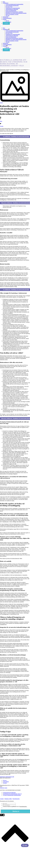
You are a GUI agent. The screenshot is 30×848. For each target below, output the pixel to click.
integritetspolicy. (23, 806)
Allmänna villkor (8, 798)
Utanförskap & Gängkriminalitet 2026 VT (12, 793)
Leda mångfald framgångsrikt (12, 5)
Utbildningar (5, 3)
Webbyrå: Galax (3, 787)
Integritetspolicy (16, 798)
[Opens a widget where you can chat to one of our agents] (25, 845)
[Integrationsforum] (0, 25)
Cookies (2, 798)
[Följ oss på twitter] (3, 815)
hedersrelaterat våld (9, 776)
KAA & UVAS (9, 6)
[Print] (0, 117)
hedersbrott (2, 776)
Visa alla (7, 15)
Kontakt (4, 19)
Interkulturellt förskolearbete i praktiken (14, 11)
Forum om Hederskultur (11, 10)
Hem (4, 1)
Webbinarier (5, 16)
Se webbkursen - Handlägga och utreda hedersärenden (16, 136)
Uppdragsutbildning (7, 18)
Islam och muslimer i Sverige (12, 14)
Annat (1, 102)
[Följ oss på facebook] (1, 815)
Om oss (7, 20)
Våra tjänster (6, 781)
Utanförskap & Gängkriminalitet (13, 8)
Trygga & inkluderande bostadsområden (14, 4)
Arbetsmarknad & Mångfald (12, 9)
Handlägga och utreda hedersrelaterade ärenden (16, 13)
